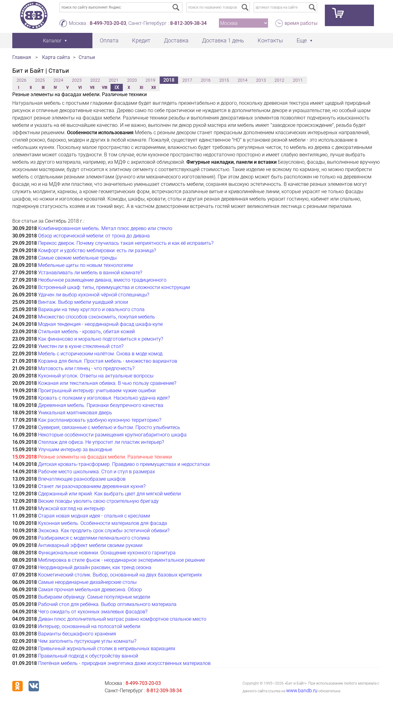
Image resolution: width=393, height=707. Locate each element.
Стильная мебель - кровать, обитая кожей (86, 331)
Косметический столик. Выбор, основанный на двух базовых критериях (120, 575)
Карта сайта (56, 57)
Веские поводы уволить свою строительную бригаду (98, 501)
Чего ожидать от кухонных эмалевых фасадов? (92, 612)
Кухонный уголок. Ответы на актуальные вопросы (96, 376)
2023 (77, 80)
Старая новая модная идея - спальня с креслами (94, 516)
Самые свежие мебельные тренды (77, 258)
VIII (104, 87)
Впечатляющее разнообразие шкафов (82, 479)
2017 (187, 80)
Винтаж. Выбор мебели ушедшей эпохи (83, 302)
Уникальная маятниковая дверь (75, 413)
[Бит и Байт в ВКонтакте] (34, 686)
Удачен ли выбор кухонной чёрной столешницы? (93, 295)
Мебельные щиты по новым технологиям (85, 265)
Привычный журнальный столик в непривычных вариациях (106, 648)
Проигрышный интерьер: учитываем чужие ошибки (97, 390)
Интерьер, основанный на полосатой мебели (89, 626)
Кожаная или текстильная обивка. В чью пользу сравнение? (107, 383)
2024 (58, 80)
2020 (132, 80)
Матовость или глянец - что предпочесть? (86, 368)
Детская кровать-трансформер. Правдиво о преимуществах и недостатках (124, 464)
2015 (224, 80)
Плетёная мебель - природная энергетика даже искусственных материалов (124, 663)
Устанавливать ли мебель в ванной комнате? (90, 272)
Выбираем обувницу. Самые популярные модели (94, 597)
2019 (150, 80)
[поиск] (245, 7)
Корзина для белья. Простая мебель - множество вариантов (107, 361)
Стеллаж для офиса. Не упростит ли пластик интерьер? (101, 442)
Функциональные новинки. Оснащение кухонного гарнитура (107, 553)
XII (153, 87)
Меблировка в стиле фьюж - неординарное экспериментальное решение (121, 560)
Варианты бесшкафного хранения (77, 634)
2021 (114, 80)
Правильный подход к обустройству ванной (88, 656)
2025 (40, 80)
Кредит (141, 40)
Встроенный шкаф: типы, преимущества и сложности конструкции (114, 287)
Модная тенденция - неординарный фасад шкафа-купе (100, 324)
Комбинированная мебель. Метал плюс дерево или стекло (105, 228)
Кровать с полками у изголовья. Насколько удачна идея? (104, 398)
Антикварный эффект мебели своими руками (90, 545)
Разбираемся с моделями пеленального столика (94, 538)
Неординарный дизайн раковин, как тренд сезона (94, 567)
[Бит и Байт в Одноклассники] (17, 686)
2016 (206, 80)
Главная (21, 57)
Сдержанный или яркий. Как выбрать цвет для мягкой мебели (109, 494)
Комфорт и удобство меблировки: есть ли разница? (97, 250)
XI (141, 87)
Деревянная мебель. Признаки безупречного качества (100, 405)
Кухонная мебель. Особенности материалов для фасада (102, 523)
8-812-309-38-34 (188, 23)
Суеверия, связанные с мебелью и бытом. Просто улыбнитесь (109, 427)
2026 (21, 80)
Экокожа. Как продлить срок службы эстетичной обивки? (103, 530)
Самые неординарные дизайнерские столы (87, 582)
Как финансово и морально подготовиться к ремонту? (100, 339)
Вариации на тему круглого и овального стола (91, 309)
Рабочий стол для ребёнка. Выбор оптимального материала (107, 604)
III (43, 87)
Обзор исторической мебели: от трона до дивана (94, 236)
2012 (279, 80)
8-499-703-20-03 (108, 23)
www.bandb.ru (301, 690)
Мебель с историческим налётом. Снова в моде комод (100, 354)
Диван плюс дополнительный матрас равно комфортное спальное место (122, 619)
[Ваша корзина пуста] (349, 15)
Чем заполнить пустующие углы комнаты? (87, 641)
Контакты (270, 40)
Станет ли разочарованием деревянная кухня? (92, 486)
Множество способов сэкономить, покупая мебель (96, 317)
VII (92, 87)
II (31, 87)
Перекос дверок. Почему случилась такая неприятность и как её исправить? (125, 243)
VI (80, 87)
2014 (242, 80)
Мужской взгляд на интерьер (71, 508)
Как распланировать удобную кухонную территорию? (99, 420)
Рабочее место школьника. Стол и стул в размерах (96, 472)
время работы (301, 23)
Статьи (87, 57)
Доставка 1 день (223, 40)
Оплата (109, 40)
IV (55, 87)
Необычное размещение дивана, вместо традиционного (102, 280)
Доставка (176, 40)
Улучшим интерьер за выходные (75, 449)
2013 (261, 80)
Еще (302, 40)
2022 (95, 80)
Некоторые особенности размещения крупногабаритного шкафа (112, 435)
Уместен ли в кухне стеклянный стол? (80, 346)
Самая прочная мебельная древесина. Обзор (90, 589)
